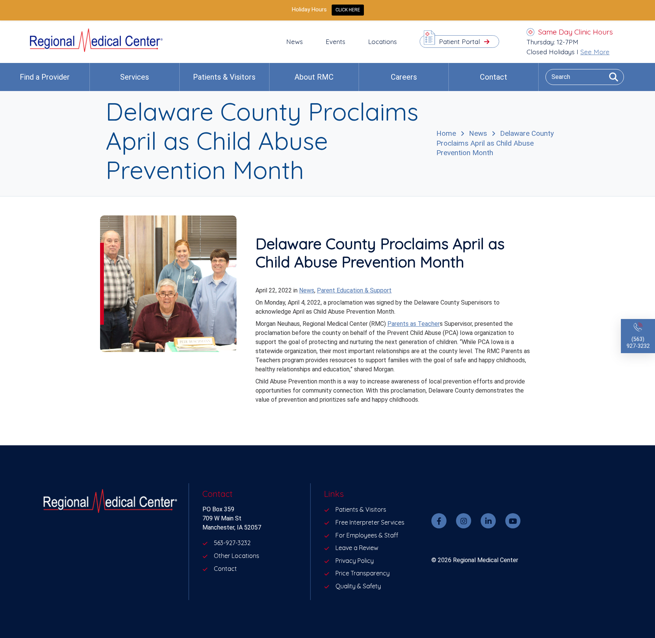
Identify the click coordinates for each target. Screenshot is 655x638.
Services (134, 77)
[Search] (610, 77)
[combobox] (584, 77)
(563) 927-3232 (638, 342)
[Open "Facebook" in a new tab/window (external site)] (439, 520)
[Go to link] (96, 49)
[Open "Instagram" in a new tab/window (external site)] (463, 520)
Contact (493, 77)
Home (446, 133)
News (478, 133)
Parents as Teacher (413, 323)
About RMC (314, 77)
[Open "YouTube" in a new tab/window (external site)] (512, 520)
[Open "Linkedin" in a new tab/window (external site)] (488, 520)
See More (595, 52)
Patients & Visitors (224, 77)
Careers (404, 77)
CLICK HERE (347, 10)
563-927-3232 (232, 543)
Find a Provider (45, 77)
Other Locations (236, 555)
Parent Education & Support (354, 290)
